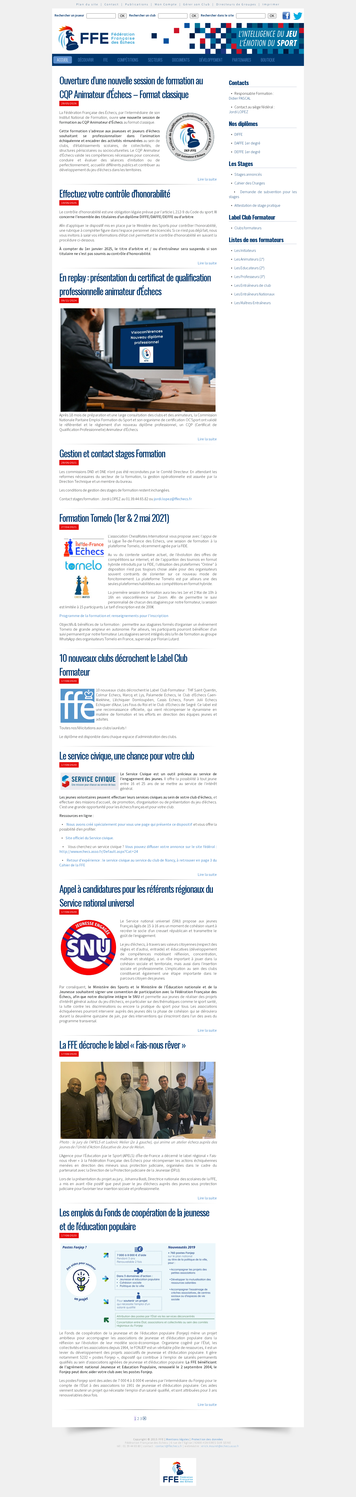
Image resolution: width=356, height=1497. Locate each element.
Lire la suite (207, 179)
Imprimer (271, 4)
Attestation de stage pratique (257, 205)
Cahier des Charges (249, 183)
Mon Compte (166, 4)
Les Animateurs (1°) (249, 259)
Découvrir (86, 60)
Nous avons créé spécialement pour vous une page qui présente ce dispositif (129, 824)
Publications (136, 4)
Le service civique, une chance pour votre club (126, 755)
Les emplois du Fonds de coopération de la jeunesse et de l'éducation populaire (134, 1219)
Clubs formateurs (247, 227)
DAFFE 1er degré (247, 143)
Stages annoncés (248, 174)
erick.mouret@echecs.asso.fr (220, 1446)
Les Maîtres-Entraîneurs (252, 302)
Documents (181, 60)
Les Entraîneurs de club (252, 285)
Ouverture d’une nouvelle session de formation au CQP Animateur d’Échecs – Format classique (131, 87)
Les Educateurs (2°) (249, 267)
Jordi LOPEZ (238, 111)
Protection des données (207, 1439)
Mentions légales (177, 1439)
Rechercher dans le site (217, 15)
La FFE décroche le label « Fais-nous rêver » (122, 1044)
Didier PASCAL (240, 98)
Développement (211, 60)
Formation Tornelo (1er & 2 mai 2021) (114, 517)
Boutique (268, 60)
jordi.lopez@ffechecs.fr (173, 498)
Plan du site (87, 4)
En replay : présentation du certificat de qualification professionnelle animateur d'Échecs (135, 284)
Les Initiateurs (245, 250)
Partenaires (241, 60)
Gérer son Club (196, 4)
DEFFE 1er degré (247, 151)
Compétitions (127, 60)
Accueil (62, 60)
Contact (112, 4)
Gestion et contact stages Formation (112, 453)
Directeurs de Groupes (236, 4)
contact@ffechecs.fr (169, 1446)
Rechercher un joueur (69, 15)
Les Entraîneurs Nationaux (254, 294)
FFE (105, 60)
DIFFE (238, 134)
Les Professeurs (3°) (249, 276)
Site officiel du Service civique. (90, 837)
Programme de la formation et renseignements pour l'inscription (113, 615)
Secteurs (155, 60)
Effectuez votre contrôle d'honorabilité (114, 193)
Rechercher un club (142, 15)
